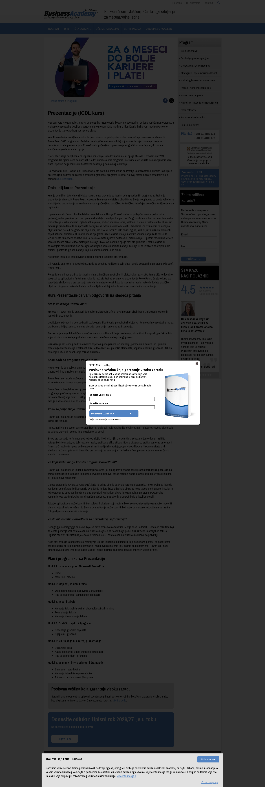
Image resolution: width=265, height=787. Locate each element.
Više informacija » (126, 776)
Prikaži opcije (209, 782)
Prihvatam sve (208, 759)
